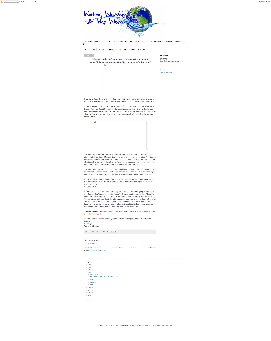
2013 (89, 292)
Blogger (170, 325)
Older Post (152, 247)
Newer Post (88, 247)
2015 (89, 287)
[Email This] (107, 232)
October (92, 279)
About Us (87, 49)
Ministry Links (142, 49)
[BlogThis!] (109, 232)
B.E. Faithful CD (112, 49)
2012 (89, 295)
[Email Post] (103, 231)
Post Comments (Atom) (98, 250)
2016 (89, 272)
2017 (89, 270)
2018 (89, 267)
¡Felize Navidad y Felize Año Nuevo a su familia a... (104, 276)
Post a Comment (92, 243)
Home (120, 247)
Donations (132, 49)
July (91, 284)
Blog (94, 49)
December (93, 274)
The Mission (101, 49)
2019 (89, 265)
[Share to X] (111, 232)
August (92, 282)
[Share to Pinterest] (115, 232)
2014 (89, 290)
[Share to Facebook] (113, 232)
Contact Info (123, 49)
